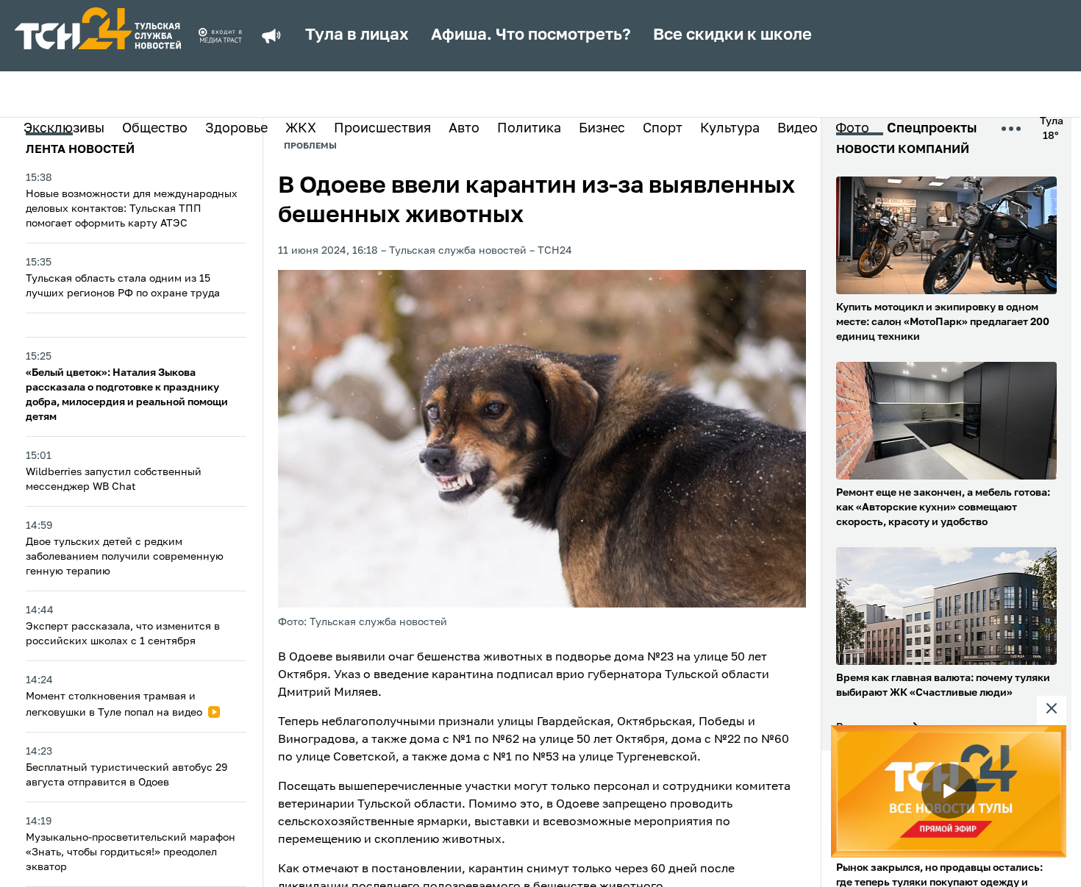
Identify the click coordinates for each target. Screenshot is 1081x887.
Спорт (662, 128)
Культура (730, 128)
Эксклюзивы (64, 128)
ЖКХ (300, 128)
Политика (529, 128)
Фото (852, 128)
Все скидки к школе (732, 35)
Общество (155, 128)
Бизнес (602, 128)
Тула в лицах (357, 35)
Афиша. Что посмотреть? (531, 35)
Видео (797, 128)
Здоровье (236, 128)
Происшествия (382, 128)
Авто (464, 128)
